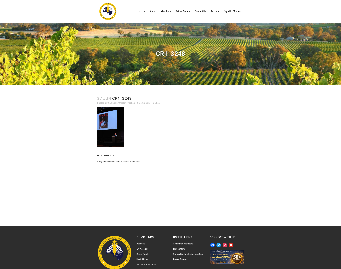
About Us (141, 243)
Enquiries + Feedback (147, 264)
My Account (142, 249)
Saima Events (143, 254)
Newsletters (179, 249)
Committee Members (183, 243)
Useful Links (142, 259)
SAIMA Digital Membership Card (188, 254)
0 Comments (143, 103)
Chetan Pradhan (127, 103)
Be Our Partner (180, 259)
